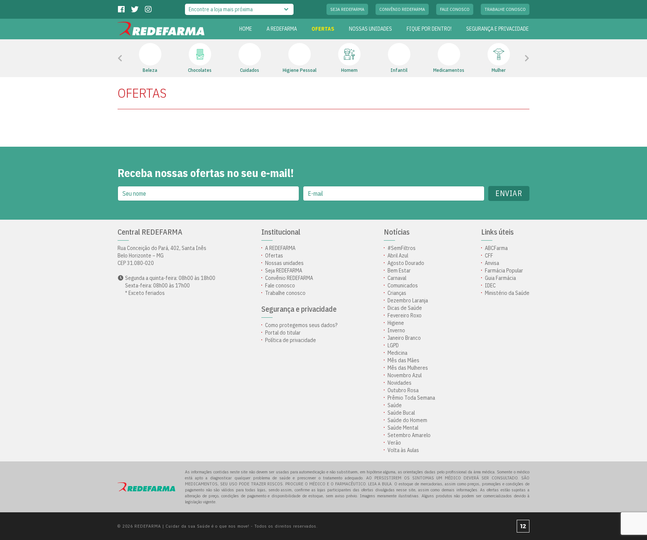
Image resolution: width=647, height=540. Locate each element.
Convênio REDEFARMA (402, 9)
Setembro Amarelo (409, 435)
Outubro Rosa (403, 390)
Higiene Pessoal (299, 70)
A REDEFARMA (282, 28)
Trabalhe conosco (505, 9)
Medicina (397, 353)
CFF (489, 255)
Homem (349, 70)
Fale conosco (455, 9)
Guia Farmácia (500, 278)
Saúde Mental (403, 427)
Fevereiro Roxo (405, 315)
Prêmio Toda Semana (411, 397)
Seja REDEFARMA (347, 9)
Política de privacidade (290, 340)
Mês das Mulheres (408, 367)
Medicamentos (448, 70)
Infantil (399, 70)
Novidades (399, 382)
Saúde (395, 405)
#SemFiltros (402, 248)
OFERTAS (323, 28)
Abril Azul (398, 255)
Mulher (498, 70)
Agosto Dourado (406, 263)
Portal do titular (283, 332)
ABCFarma (496, 248)
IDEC (490, 285)
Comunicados (403, 285)
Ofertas (274, 255)
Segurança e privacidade (497, 28)
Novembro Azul (405, 375)
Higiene (396, 323)
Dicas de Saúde (405, 308)
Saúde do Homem (407, 420)
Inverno (396, 330)
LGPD (393, 345)
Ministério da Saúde (507, 293)
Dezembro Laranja (408, 300)
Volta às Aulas (403, 450)
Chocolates (200, 70)
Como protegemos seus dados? (301, 325)
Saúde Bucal (401, 412)
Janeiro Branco (404, 338)
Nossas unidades (370, 28)
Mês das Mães (403, 360)
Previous (136, 58)
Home (245, 28)
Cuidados (249, 70)
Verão (394, 442)
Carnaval (397, 278)
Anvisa (492, 263)
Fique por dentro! (429, 28)
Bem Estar (399, 270)
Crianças (397, 293)
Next (517, 58)
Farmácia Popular (504, 270)
